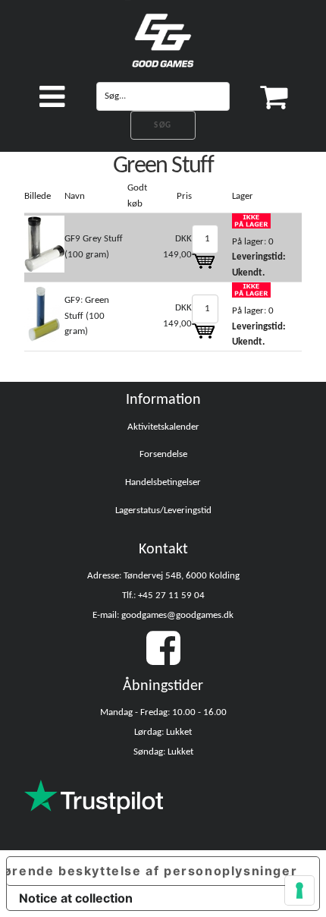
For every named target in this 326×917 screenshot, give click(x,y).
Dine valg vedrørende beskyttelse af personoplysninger (152, 870)
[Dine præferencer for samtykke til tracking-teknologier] (299, 890)
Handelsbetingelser (163, 482)
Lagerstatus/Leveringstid (163, 510)
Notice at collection (76, 898)
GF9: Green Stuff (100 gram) (86, 316)
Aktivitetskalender (163, 427)
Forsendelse (163, 454)
